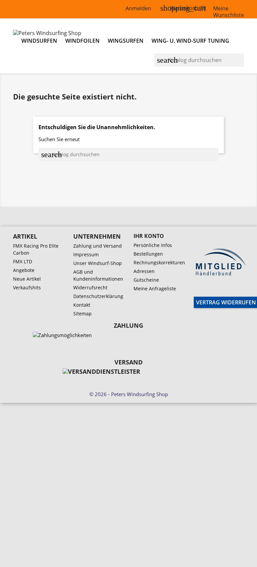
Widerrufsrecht (90, 287)
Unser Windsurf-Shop (97, 263)
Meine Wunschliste (228, 12)
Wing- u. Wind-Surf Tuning (190, 40)
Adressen (144, 271)
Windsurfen (39, 40)
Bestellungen (148, 254)
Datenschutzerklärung (98, 296)
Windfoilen (82, 40)
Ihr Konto (149, 236)
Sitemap (82, 313)
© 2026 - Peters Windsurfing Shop (128, 394)
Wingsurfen (126, 40)
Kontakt (81, 305)
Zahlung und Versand (97, 246)
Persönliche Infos (153, 245)
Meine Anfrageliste (155, 288)
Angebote (23, 270)
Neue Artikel (27, 279)
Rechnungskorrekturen (159, 262)
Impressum (86, 254)
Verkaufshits (27, 287)
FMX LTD (22, 261)
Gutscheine (146, 280)
